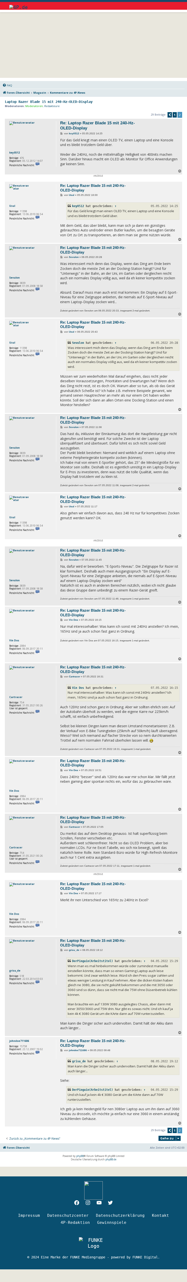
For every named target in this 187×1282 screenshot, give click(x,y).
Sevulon (14, 277)
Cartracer (15, 697)
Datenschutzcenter (68, 1215)
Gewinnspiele (111, 1222)
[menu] (173, 5)
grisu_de (14, 970)
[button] (170, 115)
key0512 (14, 152)
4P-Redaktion (75, 1222)
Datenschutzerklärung (120, 1215)
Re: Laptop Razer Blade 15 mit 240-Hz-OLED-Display (97, 125)
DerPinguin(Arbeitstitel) (92, 961)
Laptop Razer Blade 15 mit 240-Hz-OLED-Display (49, 102)
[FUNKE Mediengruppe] (93, 1243)
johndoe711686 (19, 1040)
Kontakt (160, 1215)
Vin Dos (14, 640)
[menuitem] (7, 85)
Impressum (29, 1215)
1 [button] (175, 115)
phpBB (80, 1156)
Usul (12, 205)
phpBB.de (110, 1159)
